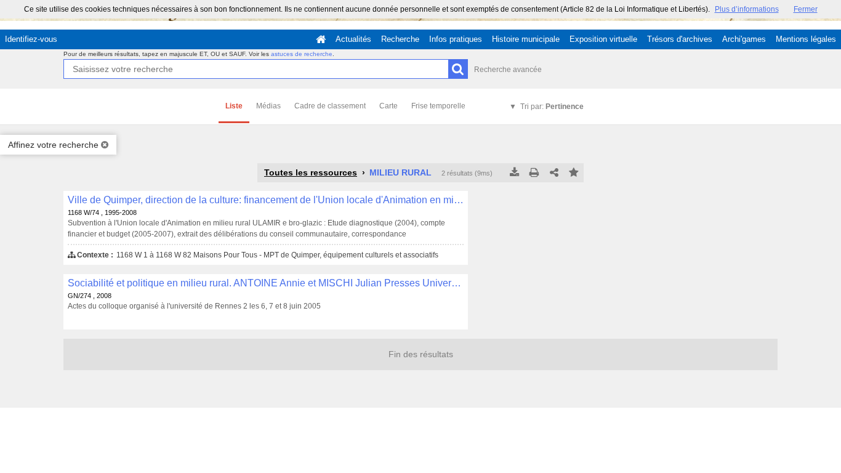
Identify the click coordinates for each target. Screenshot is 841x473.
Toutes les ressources (310, 172)
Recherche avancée (508, 69)
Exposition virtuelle (603, 39)
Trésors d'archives (679, 39)
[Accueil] (321, 39)
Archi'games (744, 39)
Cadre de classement (330, 106)
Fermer (806, 9)
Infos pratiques (455, 39)
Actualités (353, 39)
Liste (234, 106)
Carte (388, 106)
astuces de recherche (301, 54)
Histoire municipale (526, 39)
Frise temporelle (438, 106)
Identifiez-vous (31, 39)
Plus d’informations (747, 9)
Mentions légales (806, 39)
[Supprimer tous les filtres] (104, 145)
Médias (268, 106)
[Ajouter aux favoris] (574, 173)
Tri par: (552, 106)
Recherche (400, 39)
